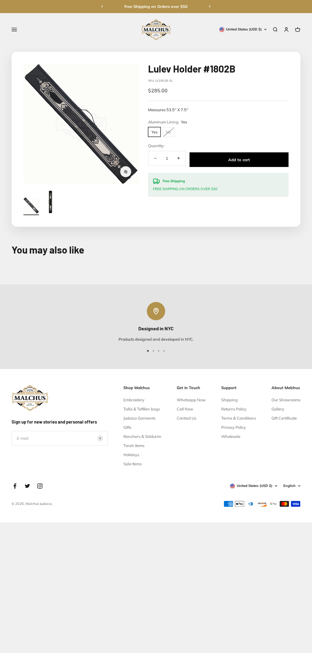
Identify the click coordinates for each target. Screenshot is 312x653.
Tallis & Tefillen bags (141, 408)
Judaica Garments (139, 418)
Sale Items (132, 463)
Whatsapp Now (191, 399)
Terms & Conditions (238, 418)
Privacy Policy (233, 427)
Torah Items (133, 445)
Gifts (127, 427)
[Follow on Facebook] (15, 486)
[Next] (210, 6)
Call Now (185, 408)
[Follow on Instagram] (40, 486)
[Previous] (102, 6)
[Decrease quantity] (155, 158)
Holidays (131, 454)
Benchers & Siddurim (142, 436)
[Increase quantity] (178, 158)
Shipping (229, 399)
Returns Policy (233, 408)
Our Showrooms (285, 399)
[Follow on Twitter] (27, 486)
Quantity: (156, 145)
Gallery (277, 408)
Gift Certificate (284, 418)
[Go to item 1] (31, 206)
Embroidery (133, 399)
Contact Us (186, 418)
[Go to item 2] (50, 202)
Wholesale (230, 436)
